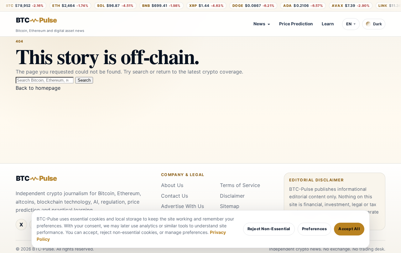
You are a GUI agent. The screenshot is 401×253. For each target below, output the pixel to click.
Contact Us (174, 196)
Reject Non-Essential (268, 228)
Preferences (314, 228)
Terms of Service (240, 185)
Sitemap (229, 206)
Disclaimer (232, 196)
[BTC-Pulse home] (42, 20)
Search (84, 80)
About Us (172, 185)
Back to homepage (38, 88)
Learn (328, 23)
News (259, 23)
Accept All (349, 228)
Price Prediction (296, 23)
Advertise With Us (182, 206)
